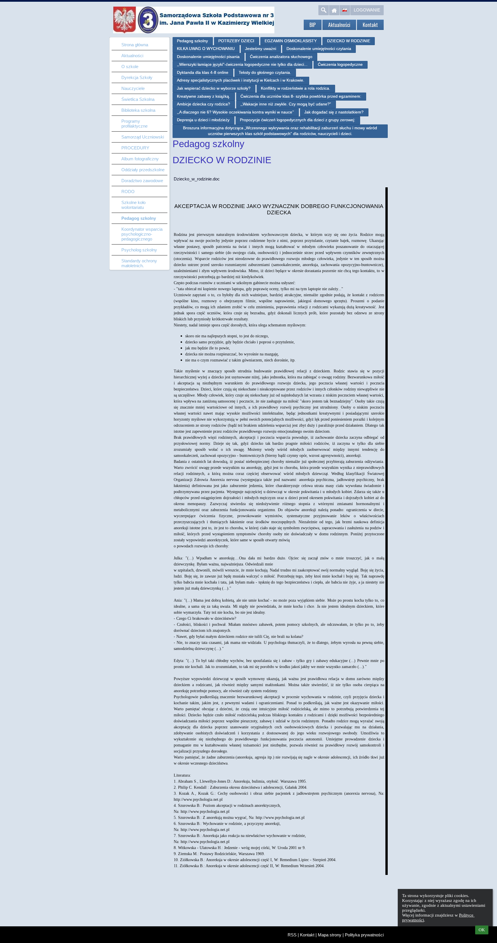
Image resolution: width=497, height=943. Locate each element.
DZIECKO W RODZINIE (348, 41)
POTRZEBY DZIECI (236, 41)
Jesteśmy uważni (260, 48)
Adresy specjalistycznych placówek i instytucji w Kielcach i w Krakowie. (240, 80)
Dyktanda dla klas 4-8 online (202, 72)
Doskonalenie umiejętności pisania (208, 56)
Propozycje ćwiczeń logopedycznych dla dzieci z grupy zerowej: (297, 120)
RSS (292, 934)
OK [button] (482, 929)
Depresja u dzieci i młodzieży (203, 120)
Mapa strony (329, 934)
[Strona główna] (334, 10)
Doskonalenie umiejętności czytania (318, 48)
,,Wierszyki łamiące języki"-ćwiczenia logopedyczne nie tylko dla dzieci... (242, 64)
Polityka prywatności (364, 934)
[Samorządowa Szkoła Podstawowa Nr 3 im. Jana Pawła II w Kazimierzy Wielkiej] (275, 9)
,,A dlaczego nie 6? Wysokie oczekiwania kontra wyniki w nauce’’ (235, 112)
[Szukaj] (323, 10)
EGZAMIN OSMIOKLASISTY (291, 41)
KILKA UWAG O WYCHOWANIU (206, 48)
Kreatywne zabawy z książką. (203, 96)
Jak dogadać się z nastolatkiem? (334, 112)
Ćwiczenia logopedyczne (340, 64)
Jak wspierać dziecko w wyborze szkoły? (214, 88)
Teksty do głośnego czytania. (265, 72)
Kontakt (307, 934)
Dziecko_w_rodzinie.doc (197, 178)
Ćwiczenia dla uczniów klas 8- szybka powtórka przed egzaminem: (300, 96)
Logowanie (367, 9)
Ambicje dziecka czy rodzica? (203, 104)
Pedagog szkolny (192, 41)
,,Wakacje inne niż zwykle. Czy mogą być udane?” (285, 104)
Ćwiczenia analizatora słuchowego (281, 56)
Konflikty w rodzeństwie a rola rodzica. (295, 88)
